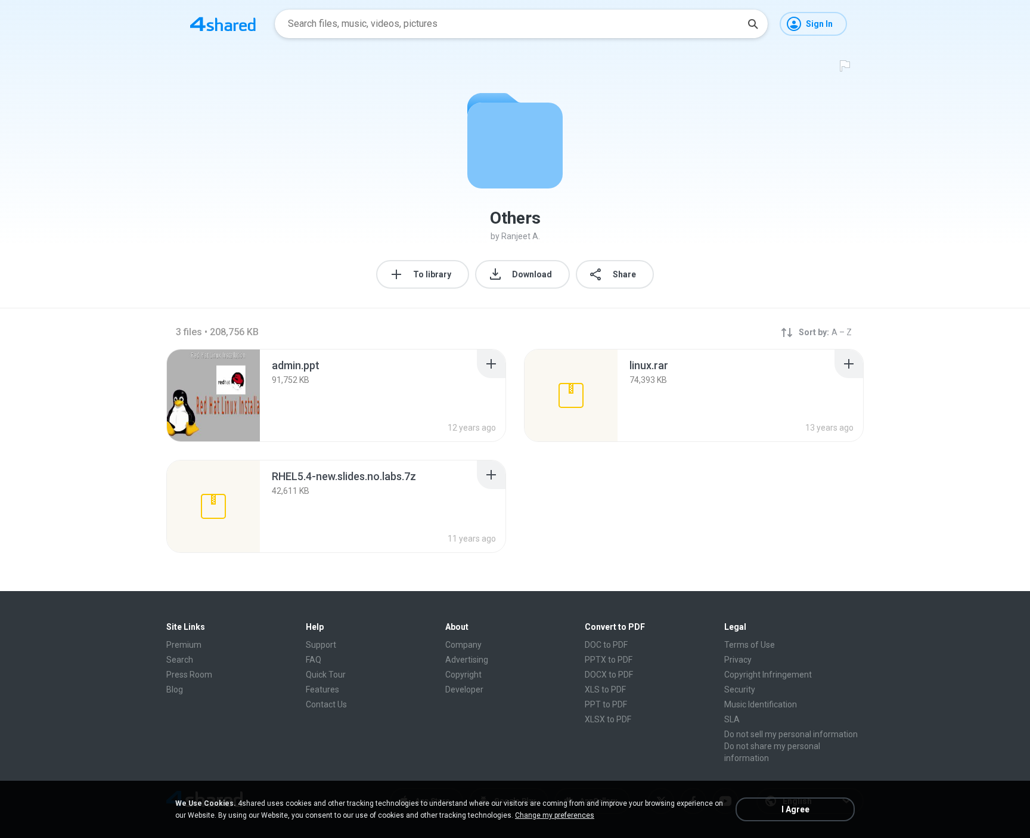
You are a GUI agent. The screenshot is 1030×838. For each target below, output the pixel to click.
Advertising (466, 659)
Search (179, 659)
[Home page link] (223, 24)
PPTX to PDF (608, 659)
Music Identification (760, 704)
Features (322, 689)
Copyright (463, 674)
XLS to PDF (605, 689)
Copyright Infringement (768, 674)
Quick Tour (326, 674)
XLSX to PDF (608, 719)
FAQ (313, 659)
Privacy (738, 659)
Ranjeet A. (520, 236)
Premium (183, 645)
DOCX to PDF (609, 674)
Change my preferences (554, 815)
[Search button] (753, 24)
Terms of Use (749, 645)
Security (739, 689)
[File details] (213, 395)
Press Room (189, 674)
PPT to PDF (606, 704)
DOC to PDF (606, 645)
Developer (464, 689)
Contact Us (326, 704)
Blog (174, 689)
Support (321, 645)
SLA (732, 719)
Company (463, 645)
